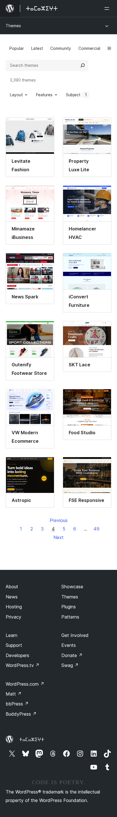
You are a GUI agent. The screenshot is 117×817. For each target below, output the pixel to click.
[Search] (82, 65)
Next (58, 537)
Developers (17, 655)
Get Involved (75, 635)
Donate (72, 655)
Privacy (13, 617)
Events (68, 645)
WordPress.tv (22, 665)
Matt (14, 694)
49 (96, 529)
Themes (13, 25)
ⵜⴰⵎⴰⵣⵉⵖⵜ (31, 739)
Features (44, 94)
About (12, 586)
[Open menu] (108, 8)
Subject (76, 94)
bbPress (17, 704)
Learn (11, 635)
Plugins (68, 606)
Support (14, 645)
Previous (59, 520)
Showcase (72, 586)
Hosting (14, 606)
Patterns (70, 617)
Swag (70, 665)
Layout (16, 94)
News (12, 597)
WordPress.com (25, 684)
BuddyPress (21, 714)
